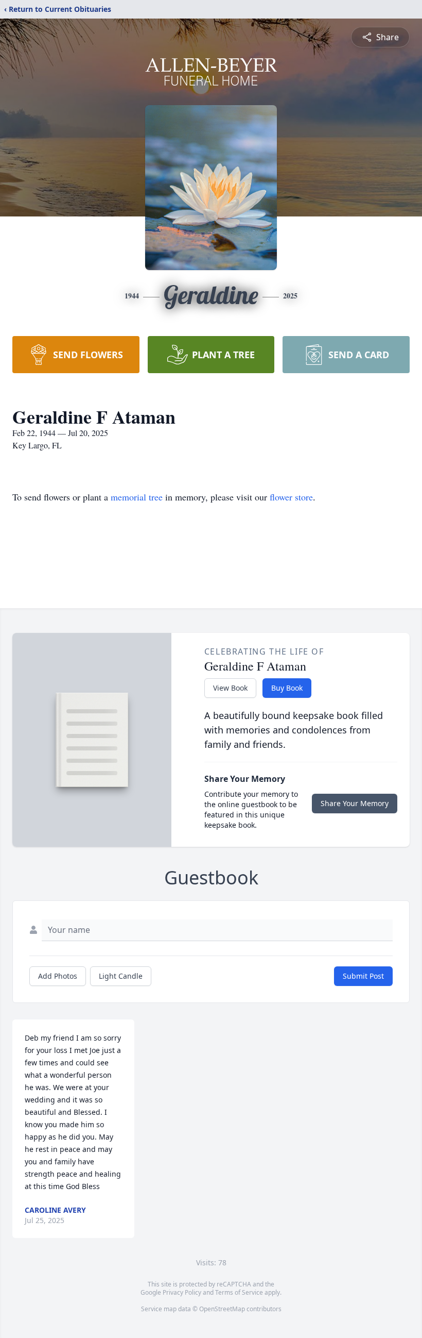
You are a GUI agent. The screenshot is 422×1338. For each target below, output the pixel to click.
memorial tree (137, 497)
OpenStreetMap (222, 1308)
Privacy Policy (182, 1292)
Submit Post (363, 976)
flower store (291, 497)
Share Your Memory (355, 803)
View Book (230, 688)
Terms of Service (239, 1292)
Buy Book (287, 688)
